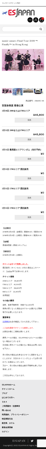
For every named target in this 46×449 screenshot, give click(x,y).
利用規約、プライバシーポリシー (15, 414)
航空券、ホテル (8, 423)
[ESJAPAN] (18, 12)
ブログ (4, 393)
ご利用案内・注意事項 (11, 406)
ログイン (5, 432)
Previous (4, 92)
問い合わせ (6, 410)
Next (41, 92)
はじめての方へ (8, 397)
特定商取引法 (7, 419)
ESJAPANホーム (8, 385)
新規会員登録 (7, 427)
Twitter (9, 271)
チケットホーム (8, 389)
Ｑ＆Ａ (4, 402)
